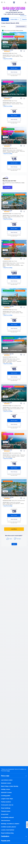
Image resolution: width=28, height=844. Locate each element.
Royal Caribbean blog (7, 833)
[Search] (4, 2)
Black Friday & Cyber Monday (9, 786)
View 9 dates (14, 467)
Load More (14, 529)
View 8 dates (14, 373)
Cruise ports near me (7, 805)
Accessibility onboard (7, 817)
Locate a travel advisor (7, 830)
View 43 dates (14, 420)
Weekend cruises (6, 783)
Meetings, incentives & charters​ (10, 823)
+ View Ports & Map (7, 58)
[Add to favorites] (21, 51)
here (8, 771)
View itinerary (14, 72)
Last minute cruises (6, 780)
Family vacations (6, 802)
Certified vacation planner (8, 827)
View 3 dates (14, 115)
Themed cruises (5, 811)
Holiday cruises (5, 789)
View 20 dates (14, 277)
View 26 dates (14, 163)
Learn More (7, 187)
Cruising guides (5, 795)
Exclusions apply (23, 15)
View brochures (5, 820)
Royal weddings (5, 808)
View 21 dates (14, 228)
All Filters (5, 19)
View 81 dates (14, 68)
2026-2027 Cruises (6, 792)
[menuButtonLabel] (2, 2)
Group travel (4, 814)
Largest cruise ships (7, 798)
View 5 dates (14, 324)
